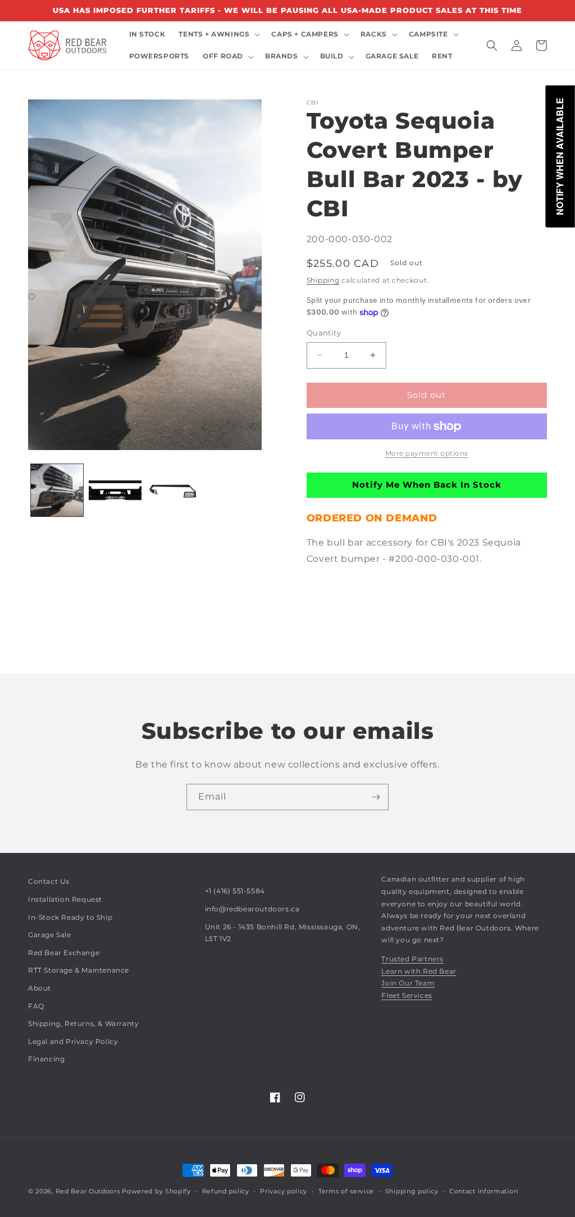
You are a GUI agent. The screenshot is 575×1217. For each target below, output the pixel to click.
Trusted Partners (412, 959)
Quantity (324, 332)
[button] (218, 35)
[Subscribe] (375, 797)
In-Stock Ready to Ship (70, 917)
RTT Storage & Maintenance (78, 970)
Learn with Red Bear (418, 971)
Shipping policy (412, 1191)
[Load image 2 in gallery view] (115, 490)
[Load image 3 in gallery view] (173, 490)
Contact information (483, 1191)
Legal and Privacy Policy (73, 1041)
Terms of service (346, 1191)
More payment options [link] (426, 453)
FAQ (36, 1006)
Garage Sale (49, 934)
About (39, 988)
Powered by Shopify (156, 1191)
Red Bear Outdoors (88, 1191)
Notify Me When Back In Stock (426, 484)
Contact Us (49, 881)
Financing (46, 1059)
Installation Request (65, 899)
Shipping (323, 280)
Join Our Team (408, 983)
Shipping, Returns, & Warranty (83, 1023)
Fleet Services (406, 995)
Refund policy (225, 1191)
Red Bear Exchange (63, 952)
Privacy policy (283, 1191)
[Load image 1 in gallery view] (57, 490)
